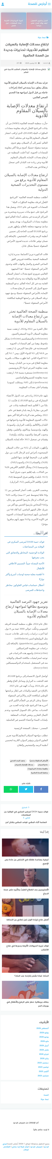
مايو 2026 (44, 1041)
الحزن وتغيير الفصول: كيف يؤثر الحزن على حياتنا (39, 23)
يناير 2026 (44, 1058)
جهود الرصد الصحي (17, 760)
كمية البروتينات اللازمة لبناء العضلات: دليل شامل (13, 23)
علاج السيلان (43, 764)
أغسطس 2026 (42, 1028)
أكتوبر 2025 (44, 1071)
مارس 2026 (44, 1050)
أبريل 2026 (44, 1045)
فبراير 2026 (44, 1054)
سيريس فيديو (36, 1146)
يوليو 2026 (44, 1032)
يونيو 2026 (44, 1037)
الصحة (46, 1095)
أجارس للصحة (37, 4)
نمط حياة (42, 37)
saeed (45, 63)
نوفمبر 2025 (43, 1067)
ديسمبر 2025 (43, 1062)
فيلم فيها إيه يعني (20, 1146)
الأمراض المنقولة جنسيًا (39, 760)
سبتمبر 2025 (43, 1075)
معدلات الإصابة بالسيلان (24, 764)
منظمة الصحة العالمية (39, 773)
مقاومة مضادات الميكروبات (37, 768)
